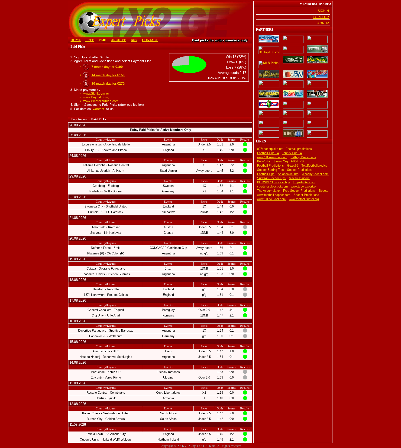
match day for (107, 66)
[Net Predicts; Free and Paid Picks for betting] (317, 134)
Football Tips (266, 174)
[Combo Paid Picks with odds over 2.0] (269, 123)
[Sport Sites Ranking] (317, 39)
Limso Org (281, 161)
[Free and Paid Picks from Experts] (293, 84)
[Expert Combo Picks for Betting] (317, 123)
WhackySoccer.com (315, 174)
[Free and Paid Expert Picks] (269, 84)
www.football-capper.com (273, 195)
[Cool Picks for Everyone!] (317, 60)
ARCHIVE (118, 40)
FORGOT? (321, 17)
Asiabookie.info (288, 174)
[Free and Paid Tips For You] (317, 94)
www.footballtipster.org (304, 199)
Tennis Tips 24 (292, 153)
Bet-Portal (264, 161)
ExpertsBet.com (304, 182)
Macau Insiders (299, 178)
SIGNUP (323, 23)
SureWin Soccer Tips (271, 178)
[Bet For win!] (269, 104)
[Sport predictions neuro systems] (293, 133)
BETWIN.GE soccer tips (273, 182)
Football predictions (299, 149)
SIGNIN (323, 11)
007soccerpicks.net (270, 149)
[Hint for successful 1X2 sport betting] (269, 134)
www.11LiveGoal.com (271, 199)
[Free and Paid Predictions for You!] (269, 94)
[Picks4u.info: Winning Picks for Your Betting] (269, 114)
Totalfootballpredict (314, 165)
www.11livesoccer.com (272, 157)
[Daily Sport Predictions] (293, 104)
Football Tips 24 (268, 153)
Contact (98, 109)
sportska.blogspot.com (272, 186)
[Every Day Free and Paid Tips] (293, 94)
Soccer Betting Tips (270, 169)
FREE (89, 40)
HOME (76, 40)
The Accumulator (268, 190)
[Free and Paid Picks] (269, 74)
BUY (134, 40)
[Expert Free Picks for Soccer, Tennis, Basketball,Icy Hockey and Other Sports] (293, 39)
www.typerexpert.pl (303, 186)
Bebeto (323, 190)
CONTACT (150, 40)
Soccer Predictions (300, 169)
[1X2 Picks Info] (317, 104)
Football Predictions (270, 165)
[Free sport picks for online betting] (269, 39)
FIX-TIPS (297, 161)
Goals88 (292, 165)
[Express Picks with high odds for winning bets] (293, 123)
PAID (102, 40)
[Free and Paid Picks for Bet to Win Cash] (317, 84)
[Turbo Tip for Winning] (317, 74)
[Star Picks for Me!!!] (293, 114)
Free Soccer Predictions (299, 190)
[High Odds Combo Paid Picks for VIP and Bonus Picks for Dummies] (317, 114)
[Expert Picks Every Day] (293, 74)
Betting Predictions (303, 157)
